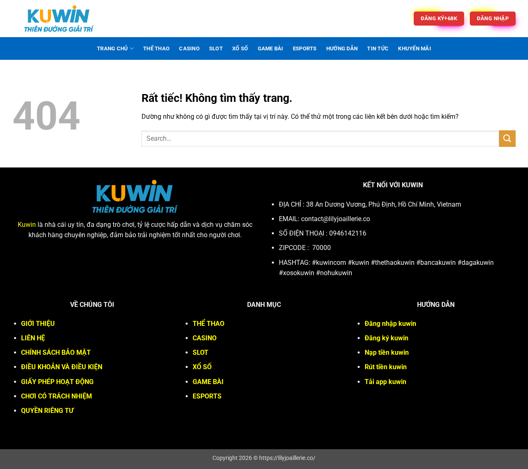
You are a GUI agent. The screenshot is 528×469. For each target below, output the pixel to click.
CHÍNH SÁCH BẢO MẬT (56, 352)
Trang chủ (112, 48)
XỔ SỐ (240, 48)
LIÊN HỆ (33, 338)
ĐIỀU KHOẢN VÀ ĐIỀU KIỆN (61, 367)
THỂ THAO (156, 48)
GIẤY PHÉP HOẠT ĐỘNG (57, 382)
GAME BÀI (270, 48)
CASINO (189, 48)
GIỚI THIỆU (38, 324)
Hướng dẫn (342, 48)
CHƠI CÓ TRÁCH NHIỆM (56, 396)
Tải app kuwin (385, 382)
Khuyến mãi (414, 48)
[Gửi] (507, 138)
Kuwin (27, 225)
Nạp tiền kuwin (387, 352)
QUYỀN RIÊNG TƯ (47, 411)
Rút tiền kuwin (386, 367)
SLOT (216, 48)
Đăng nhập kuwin (390, 324)
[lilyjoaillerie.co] (59, 18)
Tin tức (378, 48)
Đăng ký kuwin (386, 338)
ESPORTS (305, 48)
